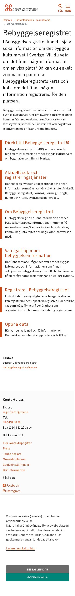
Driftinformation (14, 470)
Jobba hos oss (12, 454)
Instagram (13, 491)
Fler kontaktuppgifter (17, 443)
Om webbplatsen (14, 459)
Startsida (7, 19)
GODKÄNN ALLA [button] (37, 577)
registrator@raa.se (15, 412)
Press (6, 448)
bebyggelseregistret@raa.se (20, 367)
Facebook (12, 485)
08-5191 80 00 (12, 422)
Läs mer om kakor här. (20, 548)
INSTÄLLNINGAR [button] (37, 569)
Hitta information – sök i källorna (33, 19)
